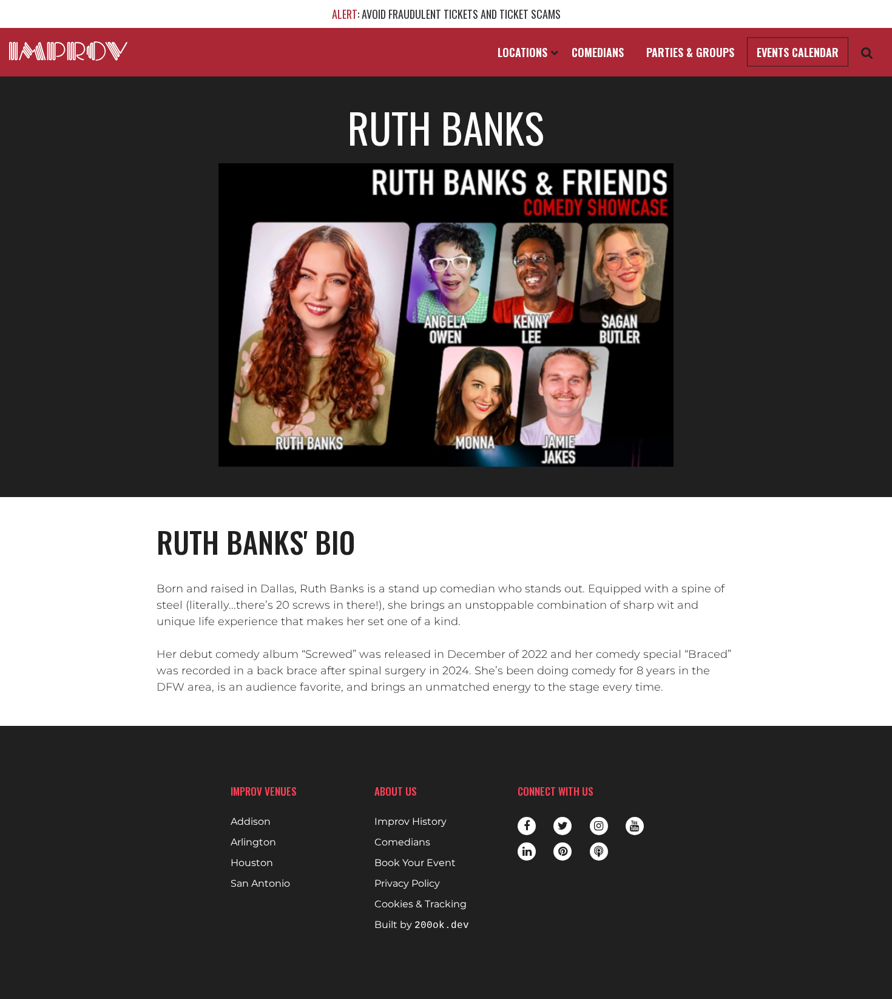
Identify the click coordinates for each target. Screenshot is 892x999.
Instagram (599, 826)
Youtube (635, 826)
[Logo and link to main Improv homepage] (68, 51)
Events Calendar (798, 52)
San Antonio (260, 884)
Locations (524, 52)
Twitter (562, 826)
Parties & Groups (690, 52)
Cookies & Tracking (420, 904)
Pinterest (562, 851)
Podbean (599, 851)
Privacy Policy (407, 884)
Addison (251, 822)
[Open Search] (867, 52)
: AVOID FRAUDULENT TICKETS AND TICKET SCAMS (446, 14)
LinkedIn (527, 851)
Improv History (410, 822)
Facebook (527, 826)
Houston (252, 863)
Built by (421, 925)
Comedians (598, 52)
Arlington (253, 842)
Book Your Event (415, 863)
